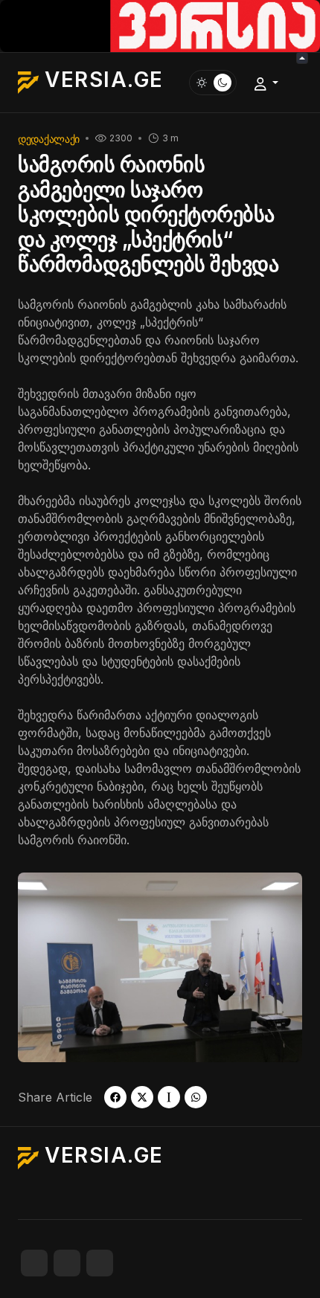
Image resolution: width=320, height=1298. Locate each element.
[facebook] (115, 1097)
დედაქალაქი (49, 138)
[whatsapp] (196, 1097)
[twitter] (142, 1097)
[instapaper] (169, 1097)
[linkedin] (99, 1263)
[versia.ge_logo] (160, 24)
